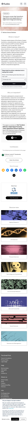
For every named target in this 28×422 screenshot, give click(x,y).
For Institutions (5, 396)
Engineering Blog (5, 385)
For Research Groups (6, 398)
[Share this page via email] (3, 170)
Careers (3, 383)
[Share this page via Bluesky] (7, 170)
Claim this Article (14, 160)
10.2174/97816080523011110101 (12, 24)
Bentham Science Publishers (9, 32)
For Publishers (4, 395)
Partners (3, 386)
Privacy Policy (4, 360)
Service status (4, 368)
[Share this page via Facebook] (12, 170)
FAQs (2, 371)
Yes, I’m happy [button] (15, 419)
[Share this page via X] (14, 175)
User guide (4, 370)
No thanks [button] (23, 419)
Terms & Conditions (6, 358)
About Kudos (4, 380)
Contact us (4, 373)
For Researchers (5, 393)
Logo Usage (4, 361)
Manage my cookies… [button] (6, 419)
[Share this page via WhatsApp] (25, 170)
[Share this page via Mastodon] (20, 170)
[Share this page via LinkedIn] (16, 170)
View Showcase (14, 198)
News (2, 381)
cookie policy (11, 408)
